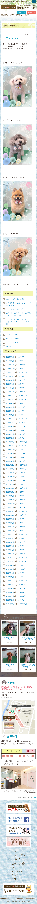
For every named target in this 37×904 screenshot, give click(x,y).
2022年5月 (21, 453)
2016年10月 (10, 584)
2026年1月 (21, 368)
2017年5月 (21, 569)
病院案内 (16, 859)
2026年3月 (21, 365)
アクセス (20, 12)
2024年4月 (10, 411)
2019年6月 (10, 523)
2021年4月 (10, 480)
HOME (15, 851)
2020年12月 (10, 488)
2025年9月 (22, 376)
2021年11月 (23, 465)
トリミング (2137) (12, 342)
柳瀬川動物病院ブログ (23, 15)
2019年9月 (22, 515)
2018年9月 (22, 538)
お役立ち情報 (18, 863)
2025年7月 (21, 380)
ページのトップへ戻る (24, 797)
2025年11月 (23, 372)
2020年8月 (10, 496)
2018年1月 (21, 554)
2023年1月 (21, 438)
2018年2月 (10, 554)
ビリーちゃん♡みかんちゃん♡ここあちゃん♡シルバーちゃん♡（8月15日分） (19, 321)
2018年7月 (21, 542)
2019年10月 (10, 515)
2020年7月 (21, 496)
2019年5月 (21, 523)
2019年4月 (10, 527)
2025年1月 (21, 392)
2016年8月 (10, 588)
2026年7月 (21, 357)
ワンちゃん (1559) (12, 338)
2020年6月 (10, 500)
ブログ (15, 867)
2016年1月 (21, 600)
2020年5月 (21, 500)
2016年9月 (22, 584)
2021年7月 (21, 473)
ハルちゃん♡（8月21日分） (16, 299)
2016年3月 (21, 596)
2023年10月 (10, 422)
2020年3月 (21, 503)
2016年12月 (10, 581)
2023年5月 (21, 430)
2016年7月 (21, 588)
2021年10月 (10, 469)
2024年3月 (21, 411)
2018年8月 (10, 542)
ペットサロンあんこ (19, 873)
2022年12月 (10, 442)
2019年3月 (21, 527)
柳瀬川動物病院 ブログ (20, 617)
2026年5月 (21, 361)
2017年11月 (23, 557)
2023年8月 (10, 426)
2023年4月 (10, 434)
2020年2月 (10, 507)
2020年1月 (21, 507)
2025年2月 (10, 392)
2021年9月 (22, 469)
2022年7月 (21, 449)
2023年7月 (21, 426)
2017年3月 (21, 573)
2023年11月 (23, 419)
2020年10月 (10, 492)
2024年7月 (21, 403)
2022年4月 (10, 457)
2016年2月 (10, 600)
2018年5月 (21, 546)
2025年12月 (10, 372)
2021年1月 (21, 484)
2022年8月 (10, 449)
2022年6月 (10, 453)
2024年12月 (10, 395)
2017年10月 (10, 561)
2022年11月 (23, 442)
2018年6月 (10, 546)
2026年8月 (10, 357)
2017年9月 (22, 561)
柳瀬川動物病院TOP (7, 15)
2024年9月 (22, 399)
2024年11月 (23, 395)
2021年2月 (10, 484)
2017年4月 (10, 573)
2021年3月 (21, 480)
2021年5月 (21, 476)
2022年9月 (22, 446)
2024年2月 (10, 415)
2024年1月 (21, 415)
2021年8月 (10, 473)
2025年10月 (10, 376)
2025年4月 (10, 388)
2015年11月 (23, 604)
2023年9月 (22, 422)
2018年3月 (21, 550)
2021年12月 (10, 465)
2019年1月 (21, 530)
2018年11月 (23, 534)
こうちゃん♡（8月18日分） (16, 309)
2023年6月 (10, 430)
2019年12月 (10, 511)
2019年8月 (10, 519)
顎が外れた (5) (11, 346)
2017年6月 (10, 569)
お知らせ (16, 879)
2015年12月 (10, 604)
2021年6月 (10, 476)
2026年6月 (10, 361)
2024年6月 (10, 407)
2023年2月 (10, 438)
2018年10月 (10, 538)
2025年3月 (21, 388)
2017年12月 (10, 557)
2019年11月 (23, 511)
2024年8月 (10, 403)
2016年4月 (10, 596)
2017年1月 (21, 577)
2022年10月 (10, 446)
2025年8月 (10, 380)
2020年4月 (10, 503)
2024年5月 (21, 407)
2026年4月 (10, 365)
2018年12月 (10, 534)
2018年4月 (10, 550)
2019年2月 (10, 530)
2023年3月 (21, 434)
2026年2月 (10, 368)
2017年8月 (10, 565)
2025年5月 (21, 384)
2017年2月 (10, 577)
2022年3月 (21, 457)
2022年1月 (21, 461)
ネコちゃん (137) (12, 335)
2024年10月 (10, 399)
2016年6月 (10, 592)
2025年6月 (10, 384)
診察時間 (30, 12)
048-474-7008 (7, 697)
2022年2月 (10, 461)
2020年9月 (22, 492)
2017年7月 (21, 565)
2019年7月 (21, 519)
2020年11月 (23, 488)
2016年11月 (23, 581)
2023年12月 (10, 419)
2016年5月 (21, 592)
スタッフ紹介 (18, 855)
